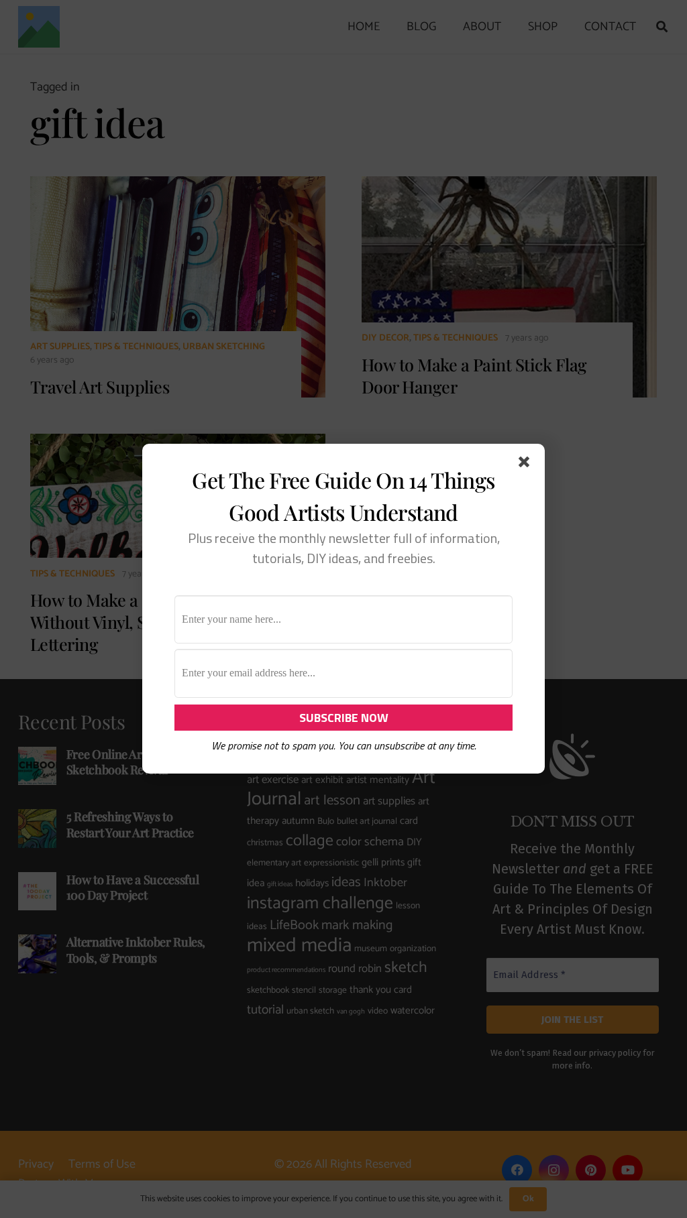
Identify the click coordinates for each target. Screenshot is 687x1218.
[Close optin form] (527, 464)
